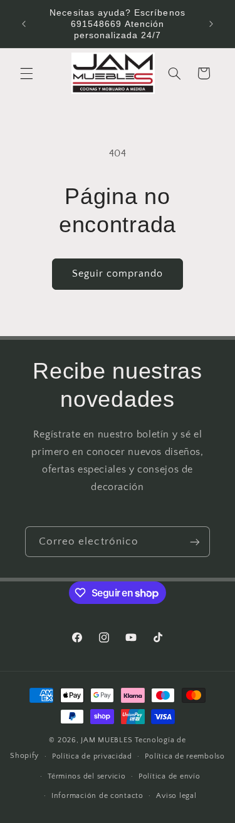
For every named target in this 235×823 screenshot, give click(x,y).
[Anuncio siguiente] (211, 24)
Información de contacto (97, 796)
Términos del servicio (86, 776)
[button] (26, 73)
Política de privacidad (92, 756)
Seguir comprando (118, 273)
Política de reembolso (184, 756)
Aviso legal (176, 796)
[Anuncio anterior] (24, 24)
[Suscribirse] (194, 541)
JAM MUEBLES (106, 740)
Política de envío (169, 776)
